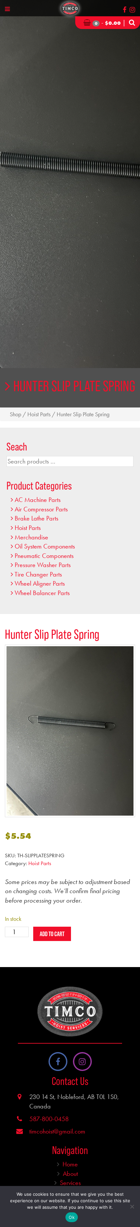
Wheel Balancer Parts (42, 593)
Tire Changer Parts (38, 574)
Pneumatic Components (44, 555)
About (70, 1173)
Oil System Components (45, 546)
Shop (15, 414)
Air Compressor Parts (41, 509)
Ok (72, 1217)
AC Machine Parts (38, 499)
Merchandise (31, 537)
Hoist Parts (38, 414)
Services (70, 1182)
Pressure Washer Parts (43, 565)
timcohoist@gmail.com (57, 1131)
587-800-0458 (49, 1119)
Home (70, 1164)
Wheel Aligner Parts (40, 583)
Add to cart (52, 933)
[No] (132, 1206)
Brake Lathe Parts (36, 518)
